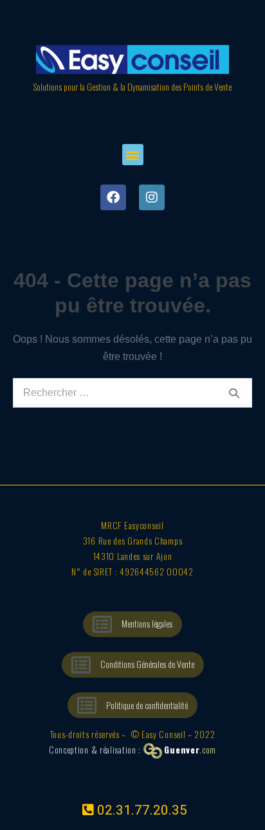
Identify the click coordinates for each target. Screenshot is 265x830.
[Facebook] (113, 197)
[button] (132, 154)
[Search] (234, 392)
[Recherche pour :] (132, 392)
